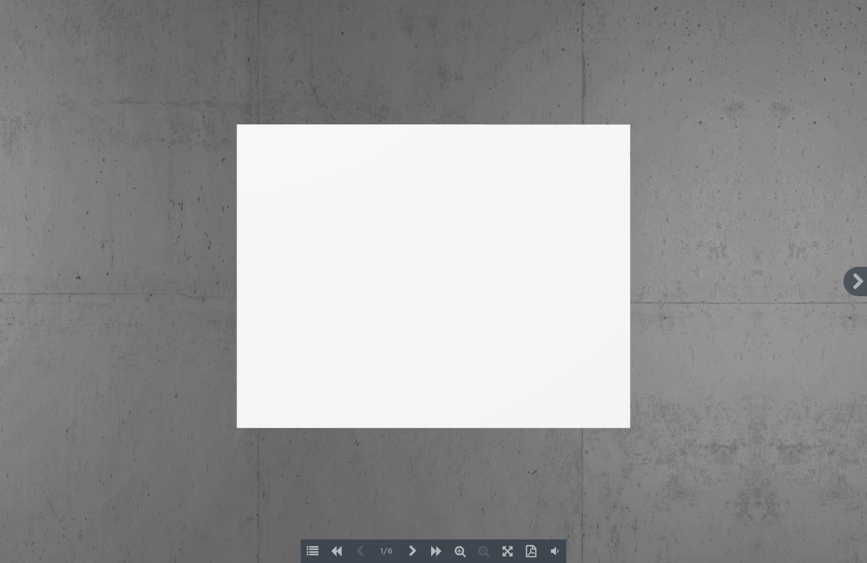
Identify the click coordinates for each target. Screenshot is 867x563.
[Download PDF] (531, 551)
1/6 (386, 551)
